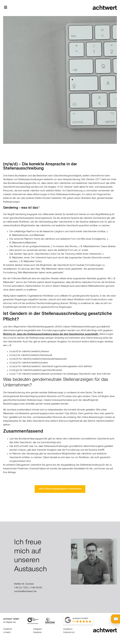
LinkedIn (7, 633)
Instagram (37, 629)
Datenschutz (69, 633)
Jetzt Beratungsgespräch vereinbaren (60, 489)
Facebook (37, 633)
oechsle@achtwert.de (25, 591)
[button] (5, 7)
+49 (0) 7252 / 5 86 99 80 (28, 588)
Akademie (7, 629)
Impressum (67, 629)
